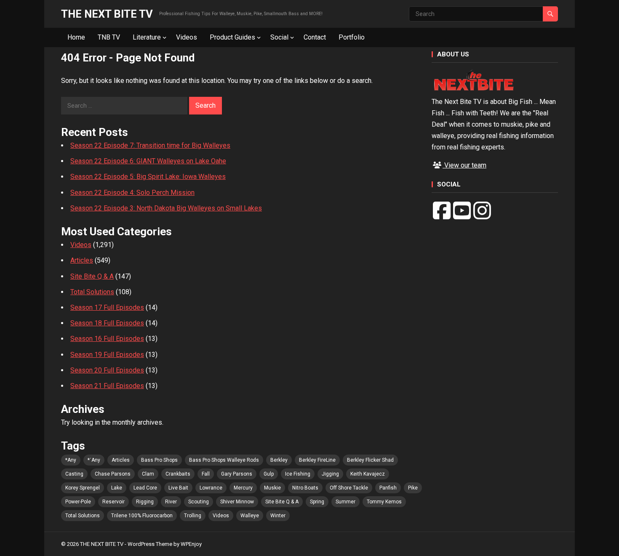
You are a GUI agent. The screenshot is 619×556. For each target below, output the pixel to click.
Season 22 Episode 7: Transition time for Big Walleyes (150, 145)
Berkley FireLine (317, 460)
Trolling (192, 516)
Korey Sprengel (82, 488)
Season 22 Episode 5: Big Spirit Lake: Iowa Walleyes (148, 177)
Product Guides (232, 37)
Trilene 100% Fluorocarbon (142, 516)
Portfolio (352, 37)
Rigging (145, 502)
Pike (413, 488)
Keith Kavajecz (367, 474)
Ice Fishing (297, 474)
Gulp (269, 474)
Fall (206, 474)
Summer (345, 502)
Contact (315, 37)
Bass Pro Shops (159, 460)
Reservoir (113, 502)
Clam (148, 474)
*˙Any (94, 460)
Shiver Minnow (237, 502)
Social (279, 37)
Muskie (272, 488)
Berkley (279, 460)
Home (76, 37)
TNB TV (109, 37)
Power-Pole (78, 502)
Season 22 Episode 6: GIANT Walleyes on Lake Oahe (148, 161)
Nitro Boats (305, 488)
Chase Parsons (113, 474)
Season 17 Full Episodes (107, 307)
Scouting (198, 502)
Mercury (243, 488)
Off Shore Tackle (349, 488)
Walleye (249, 516)
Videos (186, 37)
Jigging (330, 474)
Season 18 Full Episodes (107, 323)
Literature (147, 37)
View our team (464, 165)
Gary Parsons (236, 474)
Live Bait (178, 488)
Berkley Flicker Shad (370, 460)
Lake (116, 488)
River (171, 502)
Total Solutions (92, 292)
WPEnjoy (191, 544)
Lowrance (211, 488)
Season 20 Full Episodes (107, 370)
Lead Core (145, 488)
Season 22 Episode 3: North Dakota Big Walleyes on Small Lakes (166, 208)
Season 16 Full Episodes (107, 339)
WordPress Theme (150, 544)
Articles (81, 260)
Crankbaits (177, 474)
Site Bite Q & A (92, 276)
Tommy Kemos (384, 502)
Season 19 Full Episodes (107, 355)
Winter (277, 516)
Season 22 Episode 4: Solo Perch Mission (132, 193)
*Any (70, 460)
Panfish (388, 488)
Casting (74, 474)
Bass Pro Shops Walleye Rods (224, 460)
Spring (317, 502)
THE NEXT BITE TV (107, 14)
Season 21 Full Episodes (107, 386)
